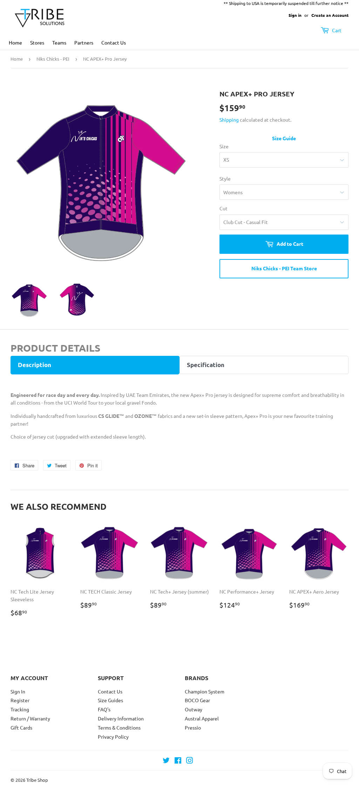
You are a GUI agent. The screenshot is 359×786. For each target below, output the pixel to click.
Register (20, 700)
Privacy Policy (113, 736)
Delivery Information (121, 718)
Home (15, 42)
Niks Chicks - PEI (52, 59)
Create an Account (329, 15)
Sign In (18, 691)
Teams (59, 42)
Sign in (295, 15)
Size (224, 146)
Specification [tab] (205, 364)
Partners (83, 42)
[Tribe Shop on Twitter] (166, 761)
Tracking (20, 709)
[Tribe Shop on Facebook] (178, 761)
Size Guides (110, 700)
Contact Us (113, 42)
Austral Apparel (202, 718)
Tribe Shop (37, 780)
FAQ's (104, 709)
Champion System (204, 691)
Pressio (193, 727)
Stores (37, 42)
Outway (193, 709)
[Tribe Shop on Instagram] (189, 761)
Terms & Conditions (119, 727)
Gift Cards (21, 727)
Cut (223, 208)
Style (225, 178)
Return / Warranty (30, 718)
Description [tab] (34, 364)
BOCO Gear (197, 700)
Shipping (229, 119)
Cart (336, 30)
